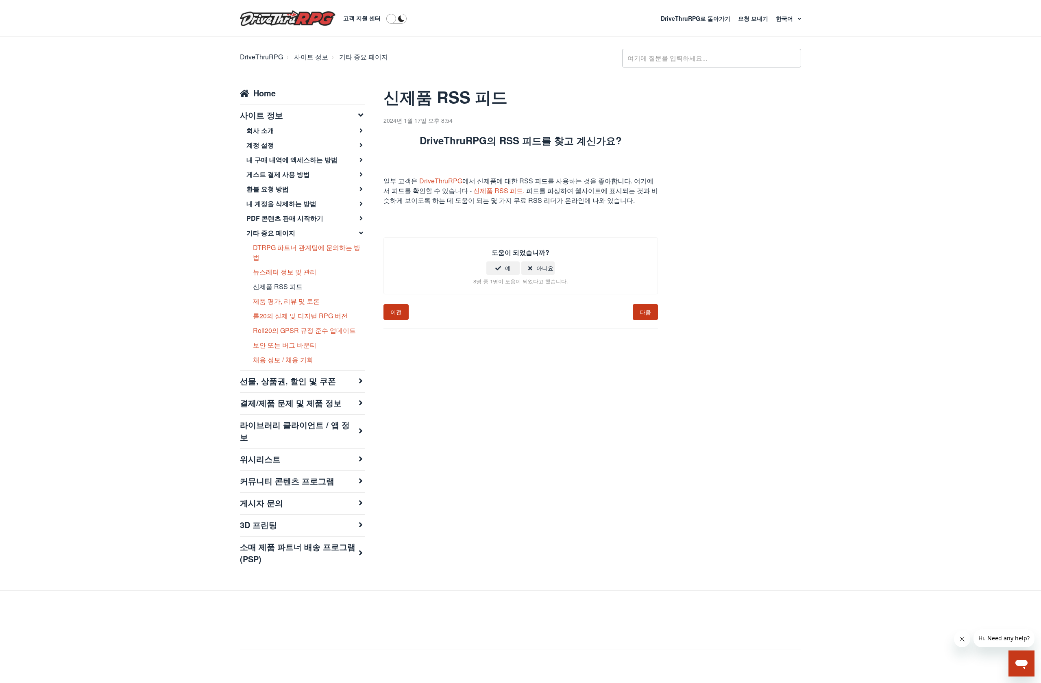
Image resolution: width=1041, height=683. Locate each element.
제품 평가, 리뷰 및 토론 (286, 301)
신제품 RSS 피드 (278, 286)
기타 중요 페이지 (363, 56)
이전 (396, 312)
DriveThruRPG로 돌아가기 (696, 18)
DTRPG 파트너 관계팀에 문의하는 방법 (306, 252)
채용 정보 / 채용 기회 (283, 359)
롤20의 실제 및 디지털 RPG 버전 (300, 315)
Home (264, 93)
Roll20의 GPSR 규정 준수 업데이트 (304, 330)
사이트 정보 (311, 56)
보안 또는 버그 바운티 (284, 345)
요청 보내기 (754, 18)
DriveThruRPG (261, 56)
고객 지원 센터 (362, 18)
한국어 (785, 18)
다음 (645, 312)
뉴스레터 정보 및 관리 (284, 271)
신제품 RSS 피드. (499, 190)
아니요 (544, 268)
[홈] (287, 18)
